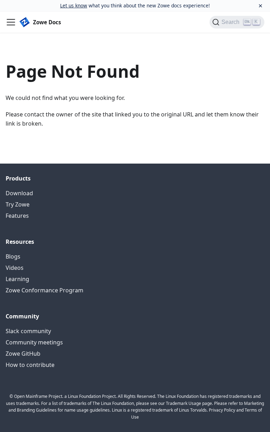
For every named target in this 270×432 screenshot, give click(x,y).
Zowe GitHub (23, 353)
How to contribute (30, 365)
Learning (17, 279)
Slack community (28, 331)
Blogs (13, 256)
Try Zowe (18, 204)
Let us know (73, 5)
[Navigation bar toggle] (11, 22)
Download (19, 193)
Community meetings (34, 342)
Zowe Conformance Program (44, 290)
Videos (15, 268)
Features (17, 216)
